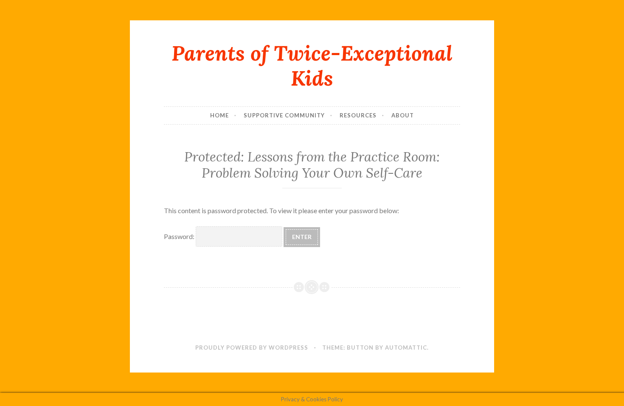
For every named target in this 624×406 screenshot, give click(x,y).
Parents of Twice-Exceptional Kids (312, 65)
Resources (358, 115)
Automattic (406, 347)
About (402, 115)
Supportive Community (284, 115)
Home (219, 115)
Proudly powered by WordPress (251, 347)
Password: (180, 236)
